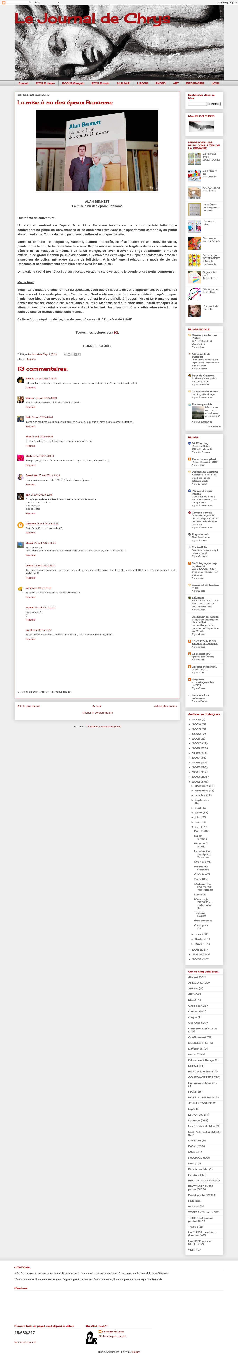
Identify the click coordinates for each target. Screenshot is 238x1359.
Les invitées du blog (201, 1125)
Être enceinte (203, 920)
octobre (200, 795)
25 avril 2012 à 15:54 (45, 543)
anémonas (198, 698)
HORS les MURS (199, 1097)
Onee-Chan (32, 475)
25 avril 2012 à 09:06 (42, 436)
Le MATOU (195, 1114)
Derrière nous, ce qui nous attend (205, 551)
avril (198, 826)
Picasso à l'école (200, 845)
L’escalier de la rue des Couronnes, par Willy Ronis (204, 499)
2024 (197, 724)
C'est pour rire (201, 927)
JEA (28, 494)
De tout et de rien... (204, 666)
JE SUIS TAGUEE (200, 1103)
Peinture (193, 1174)
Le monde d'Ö (201, 653)
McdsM (29, 543)
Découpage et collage (210, 290)
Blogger (136, 1352)
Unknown (31, 523)
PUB (191, 1200)
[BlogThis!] (69, 354)
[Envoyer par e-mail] (65, 354)
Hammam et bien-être (202, 1083)
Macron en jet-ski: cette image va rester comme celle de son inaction (205, 520)
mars (198, 934)
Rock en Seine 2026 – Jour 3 (202, 447)
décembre (202, 785)
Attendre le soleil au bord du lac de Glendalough (204, 477)
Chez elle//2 (202, 861)
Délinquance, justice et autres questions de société (205, 619)
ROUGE (193, 1206)
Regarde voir (200, 534)
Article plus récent (28, 706)
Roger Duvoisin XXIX (205, 461)
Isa (27, 630)
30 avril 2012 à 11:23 (40, 630)
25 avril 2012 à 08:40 (42, 417)
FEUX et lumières (199, 1071)
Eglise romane (200, 837)
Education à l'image (201, 1060)
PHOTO (161, 83)
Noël (191, 1163)
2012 (196, 781)
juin (198, 817)
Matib (29, 456)
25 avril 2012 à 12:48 (41, 494)
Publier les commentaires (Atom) (104, 726)
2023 (197, 729)
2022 (197, 733)
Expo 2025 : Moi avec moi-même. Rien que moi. (205, 571)
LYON (215, 83)
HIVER (192, 1091)
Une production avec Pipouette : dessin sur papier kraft (205, 362)
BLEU (192, 999)
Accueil (23, 83)
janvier (200, 943)
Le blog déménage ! (204, 394)
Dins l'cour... (199, 669)
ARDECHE (195, 982)
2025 (197, 719)
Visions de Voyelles (205, 471)
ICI (116, 332)
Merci (195, 587)
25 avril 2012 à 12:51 (47, 523)
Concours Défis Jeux (202, 1028)
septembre (202, 799)
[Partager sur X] (72, 354)
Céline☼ (30, 398)
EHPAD (193, 1065)
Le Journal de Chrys (93, 17)
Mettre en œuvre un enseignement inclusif (212, 412)
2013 (196, 776)
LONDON (194, 1140)
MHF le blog (200, 443)
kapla (191, 1108)
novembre (202, 790)
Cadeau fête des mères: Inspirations (203, 886)
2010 (196, 954)
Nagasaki (200, 894)
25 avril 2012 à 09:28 (49, 475)
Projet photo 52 (199, 1195)
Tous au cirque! (200, 914)
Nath (28, 417)
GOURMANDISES (200, 1077)
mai (198, 821)
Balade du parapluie (201, 868)
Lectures (31, 359)
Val (27, 588)
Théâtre (193, 1226)
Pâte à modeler (198, 1169)
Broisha (30, 378)
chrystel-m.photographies (203, 681)
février (199, 939)
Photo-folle (199, 547)
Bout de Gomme (203, 375)
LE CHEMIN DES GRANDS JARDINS (205, 642)
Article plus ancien (165, 706)
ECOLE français (73, 83)
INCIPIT (196, 685)
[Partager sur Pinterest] (79, 354)
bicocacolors (200, 695)
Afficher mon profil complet (112, 1336)
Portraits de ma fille (210, 307)
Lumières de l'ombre (205, 584)
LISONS (142, 83)
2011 (196, 949)
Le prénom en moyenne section (211, 207)
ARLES (193, 988)
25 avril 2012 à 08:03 (46, 398)
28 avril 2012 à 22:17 (45, 607)
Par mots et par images (202, 492)
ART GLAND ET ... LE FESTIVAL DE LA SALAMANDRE (205, 603)
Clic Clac (194, 1022)
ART (175, 83)
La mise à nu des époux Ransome (202, 854)
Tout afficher (214, 427)
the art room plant (204, 458)
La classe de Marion (205, 391)
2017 (196, 757)
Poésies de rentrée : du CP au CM (204, 380)
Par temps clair (202, 404)
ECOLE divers (45, 83)
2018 (196, 752)
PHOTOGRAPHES (200, 1180)
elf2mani (198, 597)
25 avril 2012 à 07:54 (45, 378)
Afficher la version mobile (97, 712)
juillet (199, 812)
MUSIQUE (195, 1157)
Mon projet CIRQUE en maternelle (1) (203, 903)
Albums (193, 976)
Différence (195, 1048)
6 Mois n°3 (202, 874)
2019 (196, 748)
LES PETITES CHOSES (204, 1131)
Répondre (30, 387)
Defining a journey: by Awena (204, 564)
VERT (191, 1249)
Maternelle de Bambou (201, 355)
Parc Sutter (202, 831)
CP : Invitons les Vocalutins (202, 342)
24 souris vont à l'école (211, 240)
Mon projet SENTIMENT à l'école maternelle (211, 259)
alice (28, 436)
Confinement (197, 1037)
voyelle (29, 607)
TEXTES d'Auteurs (200, 1212)
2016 (196, 762)
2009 (197, 959)
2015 (196, 767)
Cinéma (193, 1011)
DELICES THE (198, 1042)
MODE (193, 1151)
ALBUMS (123, 83)
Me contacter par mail (25, 1342)
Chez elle (194, 1005)
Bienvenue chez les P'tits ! (204, 336)
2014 (196, 771)
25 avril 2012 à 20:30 (40, 588)
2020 (197, 743)
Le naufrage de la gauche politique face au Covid (205, 628)
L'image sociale (202, 512)
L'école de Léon (209, 223)
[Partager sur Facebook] (75, 354)
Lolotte (29, 565)
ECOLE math (100, 83)
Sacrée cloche (201, 537)
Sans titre (201, 879)
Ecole (192, 1054)
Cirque (192, 1017)
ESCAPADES (195, 83)
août (198, 807)
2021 (196, 738)
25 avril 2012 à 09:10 (43, 456)
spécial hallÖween (203, 656)
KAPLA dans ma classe (211, 189)
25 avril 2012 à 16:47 (44, 565)
